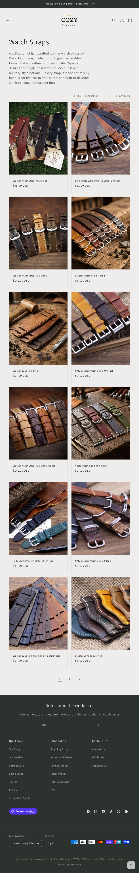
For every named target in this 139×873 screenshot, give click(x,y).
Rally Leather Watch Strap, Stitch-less (33, 560)
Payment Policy (59, 765)
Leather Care (16, 765)
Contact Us (98, 749)
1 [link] (59, 679)
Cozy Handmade (73, 864)
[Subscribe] (98, 725)
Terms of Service (60, 781)
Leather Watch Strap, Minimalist (30, 180)
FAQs (53, 790)
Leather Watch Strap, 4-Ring (90, 275)
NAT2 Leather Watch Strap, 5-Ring (93, 560)
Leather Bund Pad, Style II (89, 655)
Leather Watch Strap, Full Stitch (30, 275)
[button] (8, 20)
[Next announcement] (132, 4)
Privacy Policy (58, 773)
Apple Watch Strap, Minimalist (91, 465)
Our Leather (16, 757)
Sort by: (77, 95)
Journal (13, 781)
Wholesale (98, 757)
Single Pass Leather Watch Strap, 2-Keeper (97, 180)
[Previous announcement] (7, 4)
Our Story (14, 749)
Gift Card (14, 790)
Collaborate (99, 765)
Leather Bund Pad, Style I (26, 370)
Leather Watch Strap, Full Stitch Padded (34, 465)
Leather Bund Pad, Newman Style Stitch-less (36, 655)
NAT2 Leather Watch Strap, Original (94, 370)
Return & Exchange (61, 757)
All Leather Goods (19, 798)
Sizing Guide (16, 773)
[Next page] (79, 679)
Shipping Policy (59, 749)
